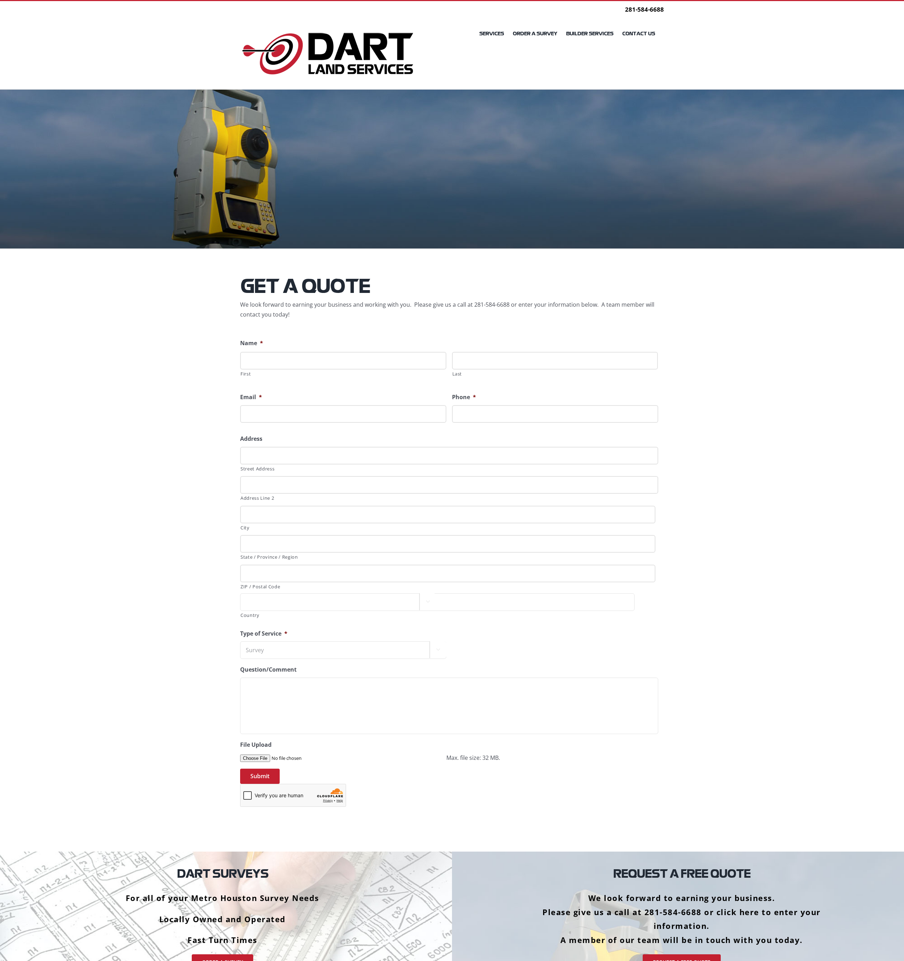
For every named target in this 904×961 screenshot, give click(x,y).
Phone (464, 397)
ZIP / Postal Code (260, 586)
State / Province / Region (269, 557)
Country (250, 615)
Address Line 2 (257, 498)
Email (251, 397)
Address (251, 439)
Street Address (257, 469)
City (245, 527)
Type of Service (263, 633)
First (245, 374)
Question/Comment (268, 669)
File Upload (256, 745)
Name (251, 343)
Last (457, 374)
